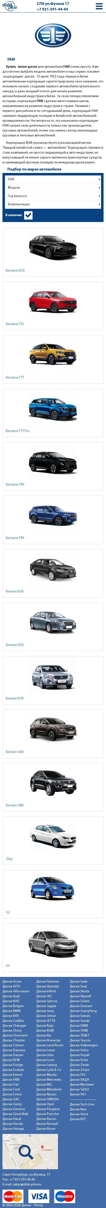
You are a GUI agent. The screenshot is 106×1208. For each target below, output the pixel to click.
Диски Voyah (80, 1055)
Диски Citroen (13, 1045)
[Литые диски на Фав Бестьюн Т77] (53, 354)
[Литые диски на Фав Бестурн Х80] (53, 782)
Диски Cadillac (13, 1021)
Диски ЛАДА (79, 1080)
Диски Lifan (45, 1055)
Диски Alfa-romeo (15, 991)
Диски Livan (45, 1060)
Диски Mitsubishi (49, 1089)
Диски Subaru (80, 1016)
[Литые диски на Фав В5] (53, 943)
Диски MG (44, 1085)
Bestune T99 (15, 538)
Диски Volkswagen (84, 1045)
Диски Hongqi (13, 1129)
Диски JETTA (45, 1021)
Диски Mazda (46, 1075)
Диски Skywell (80, 996)
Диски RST (78, 1119)
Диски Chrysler (13, 1040)
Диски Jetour (46, 1016)
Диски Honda (12, 1124)
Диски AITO (11, 986)
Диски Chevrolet (15, 1035)
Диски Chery (12, 1031)
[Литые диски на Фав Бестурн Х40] (53, 729)
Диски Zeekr (79, 1065)
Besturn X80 (14, 805)
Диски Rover (45, 1129)
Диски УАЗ (78, 1094)
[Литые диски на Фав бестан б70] (53, 675)
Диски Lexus (45, 1050)
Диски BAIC (11, 1001)
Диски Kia (43, 1035)
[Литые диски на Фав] (53, 408)
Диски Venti (79, 1114)
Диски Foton (12, 1094)
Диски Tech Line (82, 1104)
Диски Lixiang (46, 1065)
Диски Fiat (10, 1085)
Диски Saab (79, 982)
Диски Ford (11, 1089)
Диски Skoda (79, 991)
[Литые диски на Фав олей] (53, 836)
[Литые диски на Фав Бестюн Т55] (53, 301)
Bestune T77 (15, 378)
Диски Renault (47, 1124)
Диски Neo (78, 1109)
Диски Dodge (12, 1065)
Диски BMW (11, 1011)
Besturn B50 (14, 645)
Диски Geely (12, 1104)
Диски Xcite (79, 1060)
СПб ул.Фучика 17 (53, 4)
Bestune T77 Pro (18, 431)
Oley (9, 859)
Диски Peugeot (48, 1109)
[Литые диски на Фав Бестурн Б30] (53, 568)
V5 (8, 966)
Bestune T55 (15, 324)
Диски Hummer (47, 982)
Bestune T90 (15, 484)
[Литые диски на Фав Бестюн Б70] (53, 247)
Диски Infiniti (46, 991)
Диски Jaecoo (46, 1001)
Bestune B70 (15, 271)
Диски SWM (79, 1026)
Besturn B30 (14, 591)
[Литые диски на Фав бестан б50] (53, 622)
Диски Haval (11, 1119)
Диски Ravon (46, 1119)
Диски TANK (79, 1031)
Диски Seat (78, 986)
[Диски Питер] (9, 6)
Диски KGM (45, 1031)
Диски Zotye (79, 1070)
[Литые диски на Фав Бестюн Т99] (53, 515)
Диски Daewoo (13, 1050)
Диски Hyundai (47, 986)
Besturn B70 (14, 698)
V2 (8, 912)
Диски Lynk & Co (48, 1070)
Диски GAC (11, 1099)
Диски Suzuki (79, 1021)
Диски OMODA (47, 1099)
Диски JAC (44, 996)
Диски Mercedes (49, 1080)
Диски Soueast (81, 1006)
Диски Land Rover (49, 1045)
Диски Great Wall (15, 1114)
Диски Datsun (12, 1055)
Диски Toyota (80, 1040)
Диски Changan (14, 1026)
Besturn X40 (14, 752)
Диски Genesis (13, 1109)
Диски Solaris (80, 1001)
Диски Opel (45, 1104)
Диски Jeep (45, 1011)
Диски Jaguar (46, 1006)
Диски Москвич (82, 1085)
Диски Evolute (13, 1070)
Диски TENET (79, 1035)
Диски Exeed (12, 1075)
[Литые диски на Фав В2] (53, 889)
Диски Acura (11, 982)
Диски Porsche (47, 1114)
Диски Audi (11, 996)
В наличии (13, 215)
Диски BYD (10, 1016)
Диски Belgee (13, 1006)
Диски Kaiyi (44, 1026)
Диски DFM (11, 1060)
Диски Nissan (46, 1094)
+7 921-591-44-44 (52, 10)
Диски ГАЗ (78, 1075)
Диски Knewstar (48, 1040)
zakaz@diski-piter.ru (27, 1184)
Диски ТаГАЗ (79, 1089)
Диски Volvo (79, 1050)
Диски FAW (10, 1080)
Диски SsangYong (83, 1011)
